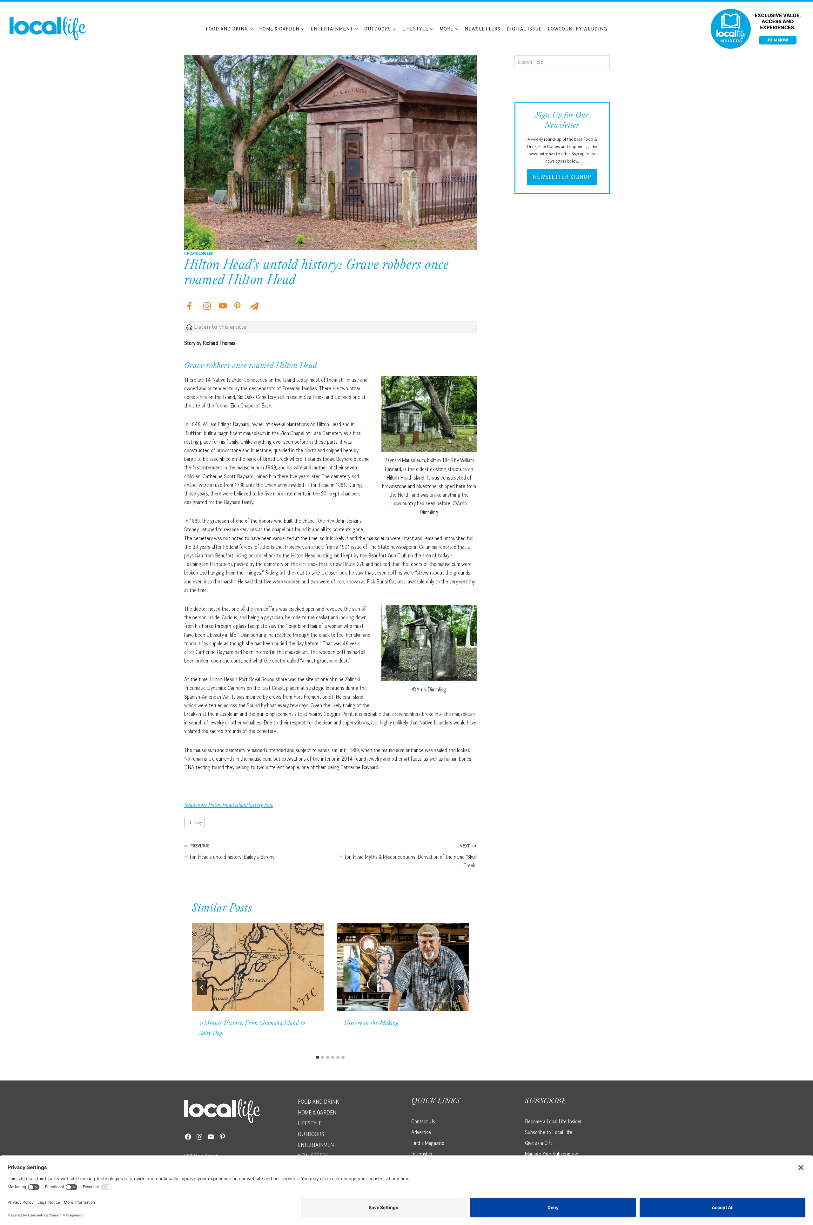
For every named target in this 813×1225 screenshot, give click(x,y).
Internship (421, 1153)
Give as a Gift (538, 1143)
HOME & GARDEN (317, 1112)
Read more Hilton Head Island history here (228, 805)
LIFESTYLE (310, 1123)
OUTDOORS (311, 1134)
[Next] (459, 987)
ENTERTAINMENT (317, 1144)
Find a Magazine (427, 1143)
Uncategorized (198, 253)
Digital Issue (524, 28)
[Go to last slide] (202, 987)
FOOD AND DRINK (318, 1101)
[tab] (317, 1057)
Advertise (421, 1132)
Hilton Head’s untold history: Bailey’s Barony (229, 851)
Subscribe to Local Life (548, 1132)
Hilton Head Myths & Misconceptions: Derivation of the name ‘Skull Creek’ (407, 856)
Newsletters (483, 28)
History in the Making (371, 1023)
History (194, 822)
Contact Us (423, 1121)
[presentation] (258, 967)
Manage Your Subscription (551, 1153)
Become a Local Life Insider (553, 1121)
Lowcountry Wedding (577, 28)
